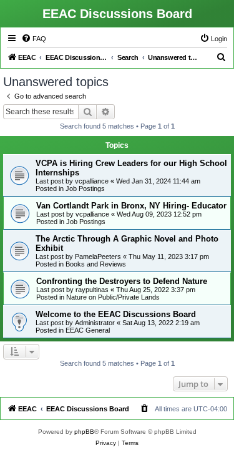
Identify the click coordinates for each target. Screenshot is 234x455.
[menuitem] (33, 38)
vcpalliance (92, 181)
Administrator (95, 322)
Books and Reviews (96, 264)
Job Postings (85, 188)
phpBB (84, 431)
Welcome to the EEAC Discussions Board (116, 314)
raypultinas (92, 289)
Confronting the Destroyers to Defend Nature (121, 281)
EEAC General (88, 330)
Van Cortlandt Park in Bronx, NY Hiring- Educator (131, 205)
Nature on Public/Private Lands (113, 297)
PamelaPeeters (98, 256)
